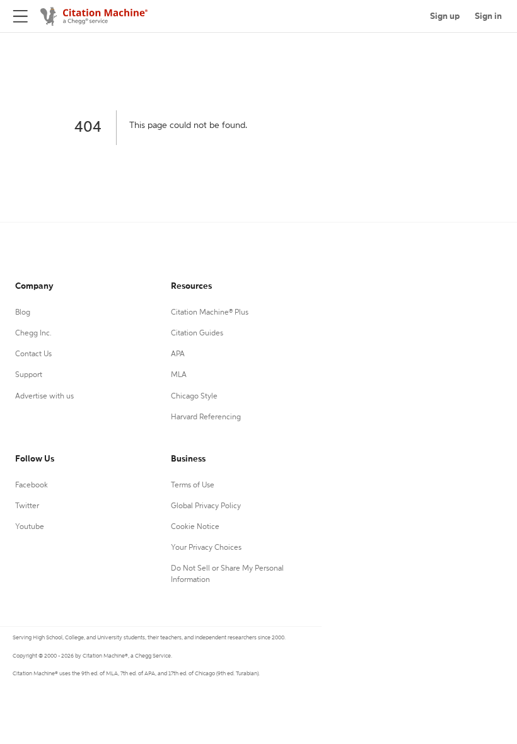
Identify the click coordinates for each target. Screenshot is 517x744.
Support (28, 375)
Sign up (445, 16)
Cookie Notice (195, 527)
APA (178, 354)
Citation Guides (197, 333)
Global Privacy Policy (206, 506)
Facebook (31, 485)
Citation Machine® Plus (209, 313)
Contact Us (33, 354)
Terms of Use (192, 485)
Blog (22, 313)
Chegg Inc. (33, 333)
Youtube (29, 527)
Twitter (27, 506)
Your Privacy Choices (206, 548)
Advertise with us (44, 396)
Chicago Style (194, 396)
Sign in (488, 16)
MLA (179, 375)
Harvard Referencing (206, 417)
